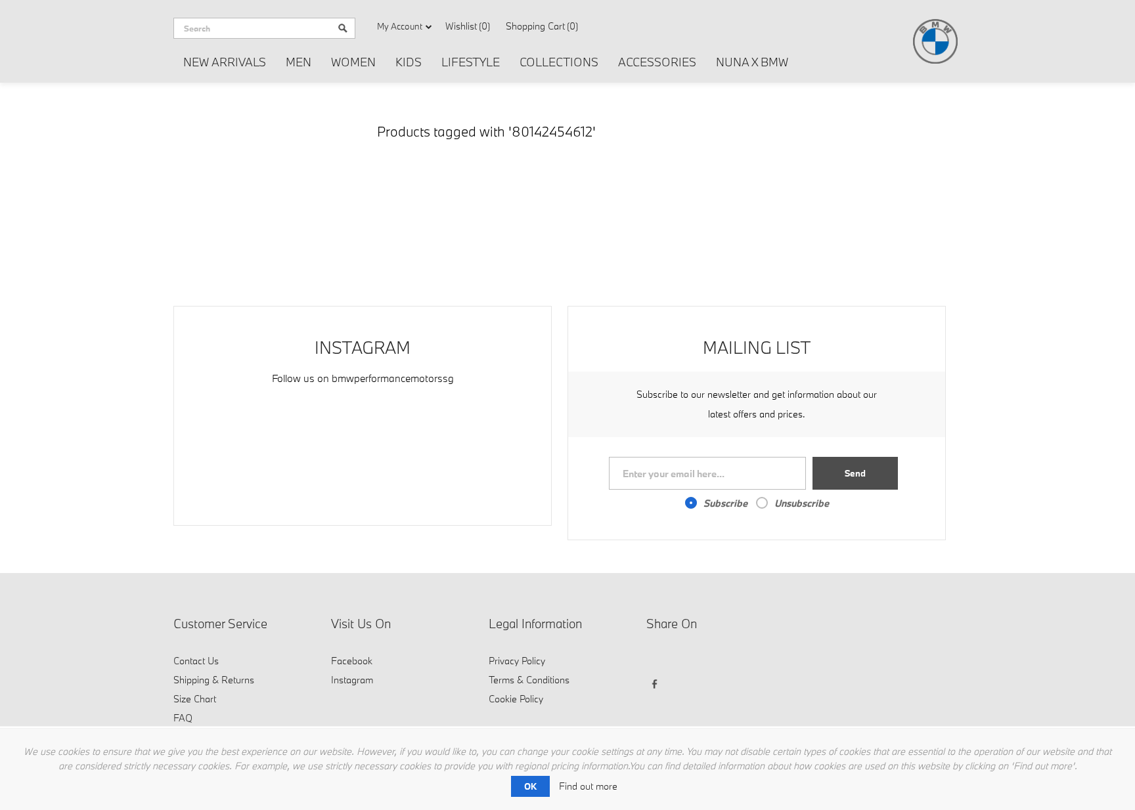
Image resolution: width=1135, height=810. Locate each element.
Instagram (352, 679)
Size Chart (194, 699)
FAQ (182, 718)
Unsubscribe (801, 503)
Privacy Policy (517, 660)
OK (530, 786)
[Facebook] (658, 659)
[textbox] (252, 28)
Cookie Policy (516, 699)
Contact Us (196, 660)
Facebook (351, 660)
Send (855, 473)
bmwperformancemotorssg (393, 378)
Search (343, 28)
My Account (399, 26)
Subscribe (725, 503)
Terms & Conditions (529, 679)
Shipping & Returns (213, 679)
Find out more (588, 786)
